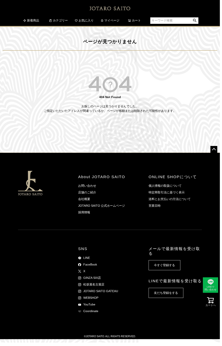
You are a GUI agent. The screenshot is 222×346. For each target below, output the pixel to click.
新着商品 (33, 20)
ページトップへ (213, 149)
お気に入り (86, 20)
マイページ (111, 20)
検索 (195, 21)
